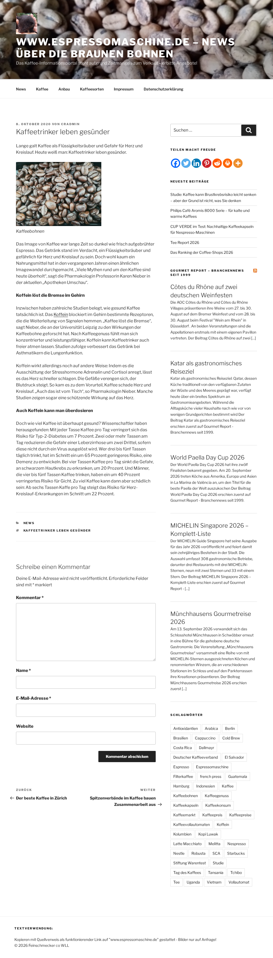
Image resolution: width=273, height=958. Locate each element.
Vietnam (214, 882)
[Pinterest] (206, 163)
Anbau (64, 89)
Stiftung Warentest (189, 863)
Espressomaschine (212, 767)
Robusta (198, 853)
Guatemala (237, 776)
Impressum (124, 89)
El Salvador (234, 757)
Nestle (178, 853)
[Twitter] (186, 163)
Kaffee (42, 89)
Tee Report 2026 (184, 242)
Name (23, 670)
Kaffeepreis (212, 815)
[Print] (227, 163)
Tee (176, 882)
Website (24, 726)
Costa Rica (182, 747)
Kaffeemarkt (184, 815)
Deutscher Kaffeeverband (195, 757)
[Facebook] (175, 163)
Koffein (61, 314)
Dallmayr (206, 747)
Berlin (230, 728)
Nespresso (236, 843)
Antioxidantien (185, 728)
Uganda (193, 882)
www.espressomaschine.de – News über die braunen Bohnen (125, 48)
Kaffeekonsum (218, 805)
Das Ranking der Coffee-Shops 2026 (201, 252)
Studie (218, 863)
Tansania (215, 872)
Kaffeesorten (92, 89)
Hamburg (181, 786)
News (21, 89)
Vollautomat (238, 882)
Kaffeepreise (240, 815)
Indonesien (205, 786)
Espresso (181, 767)
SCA (216, 853)
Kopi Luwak (208, 834)
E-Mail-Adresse (33, 698)
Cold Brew (231, 738)
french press (210, 776)
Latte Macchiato (187, 843)
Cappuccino (205, 738)
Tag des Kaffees (187, 872)
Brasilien (180, 738)
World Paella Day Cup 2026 (207, 457)
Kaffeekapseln (185, 805)
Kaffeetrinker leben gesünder (57, 530)
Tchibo (236, 872)
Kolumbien (182, 834)
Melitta (214, 843)
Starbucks (236, 853)
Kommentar (30, 597)
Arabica (211, 728)
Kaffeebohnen (185, 795)
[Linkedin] (196, 163)
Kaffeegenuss (217, 795)
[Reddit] (217, 163)
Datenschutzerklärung (163, 89)
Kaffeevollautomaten (191, 824)
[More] (238, 163)
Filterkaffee (183, 776)
